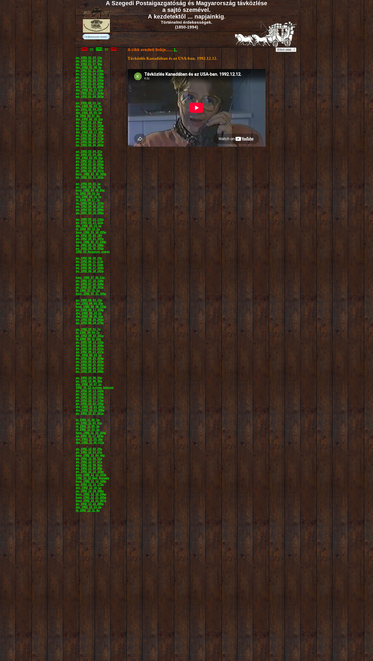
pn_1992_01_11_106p (89, 70)
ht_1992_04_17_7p (88, 200)
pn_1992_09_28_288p (90, 371)
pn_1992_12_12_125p (90, 471)
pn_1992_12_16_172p (90, 484)
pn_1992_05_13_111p (89, 222)
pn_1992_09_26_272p (90, 368)
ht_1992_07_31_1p (88, 290)
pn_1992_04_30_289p (90, 209)
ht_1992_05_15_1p (88, 229)
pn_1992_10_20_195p (90, 403)
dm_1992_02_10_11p (89, 119)
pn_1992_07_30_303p (90, 287)
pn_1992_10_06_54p (89, 377)
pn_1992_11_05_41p (89, 423)
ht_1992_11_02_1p (88, 419)
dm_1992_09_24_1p (88, 355)
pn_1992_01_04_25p (89, 61)
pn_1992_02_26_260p (90, 145)
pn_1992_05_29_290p (90, 245)
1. (175, 49)
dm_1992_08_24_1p (88, 313)
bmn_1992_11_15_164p (91, 432)
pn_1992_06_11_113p (89, 261)
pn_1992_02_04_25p (89, 109)
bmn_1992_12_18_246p (91, 494)
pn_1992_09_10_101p (90, 335)
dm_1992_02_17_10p (89, 132)
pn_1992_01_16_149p (90, 77)
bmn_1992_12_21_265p (91, 497)
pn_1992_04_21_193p (90, 203)
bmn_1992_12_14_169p (91, 481)
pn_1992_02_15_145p (90, 128)
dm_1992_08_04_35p (89, 303)
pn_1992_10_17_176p (90, 400)
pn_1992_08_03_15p (89, 300)
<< (91, 49)
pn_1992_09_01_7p (88, 329)
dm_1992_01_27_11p (89, 90)
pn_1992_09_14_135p (90, 342)
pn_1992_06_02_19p (89, 258)
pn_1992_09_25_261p (90, 365)
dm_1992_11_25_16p (89, 439)
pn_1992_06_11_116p (89, 264)
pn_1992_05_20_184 (89, 235)
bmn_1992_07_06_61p (90, 277)
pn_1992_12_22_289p (90, 504)
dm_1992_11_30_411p (90, 442)
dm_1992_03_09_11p (89, 158)
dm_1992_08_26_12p (89, 316)
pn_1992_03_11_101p (89, 161)
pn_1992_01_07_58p (89, 64)
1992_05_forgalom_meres (93, 251)
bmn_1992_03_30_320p (91, 174)
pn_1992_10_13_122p (90, 390)
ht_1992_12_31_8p (88, 510)
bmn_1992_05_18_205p (91, 232)
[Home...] (96, 31)
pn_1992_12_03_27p (89, 452)
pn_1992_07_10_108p (90, 280)
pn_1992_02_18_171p (90, 135)
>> (106, 49)
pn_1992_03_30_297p (90, 170)
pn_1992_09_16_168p (90, 345)
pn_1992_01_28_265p (90, 96)
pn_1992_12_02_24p (89, 449)
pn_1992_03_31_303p (90, 177)
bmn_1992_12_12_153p (91, 474)
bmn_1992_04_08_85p (90, 190)
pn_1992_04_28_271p (90, 206)
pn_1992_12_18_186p (90, 491)
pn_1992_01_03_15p (89, 57)
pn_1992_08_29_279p (90, 322)
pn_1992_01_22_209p (90, 86)
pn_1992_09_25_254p (90, 358)
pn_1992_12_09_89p (89, 468)
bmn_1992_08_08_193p (91, 306)
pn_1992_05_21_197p (90, 238)
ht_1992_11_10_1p (88, 429)
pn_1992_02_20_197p (90, 141)
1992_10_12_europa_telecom (95, 387)
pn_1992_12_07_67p (89, 462)
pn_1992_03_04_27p (89, 151)
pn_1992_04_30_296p (90, 213)
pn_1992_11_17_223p (89, 436)
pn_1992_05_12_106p (90, 219)
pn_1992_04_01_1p (88, 183)
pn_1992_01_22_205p (90, 83)
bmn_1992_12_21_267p (91, 500)
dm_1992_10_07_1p (88, 384)
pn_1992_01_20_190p (90, 80)
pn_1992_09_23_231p (90, 348)
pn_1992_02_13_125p (90, 125)
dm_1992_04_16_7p (88, 196)
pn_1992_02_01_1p (88, 103)
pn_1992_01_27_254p (90, 93)
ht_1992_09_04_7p (88, 332)
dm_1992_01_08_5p (88, 67)
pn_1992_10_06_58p (89, 381)
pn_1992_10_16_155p (90, 397)
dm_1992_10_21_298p (90, 410)
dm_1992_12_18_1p (88, 487)
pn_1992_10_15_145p (90, 394)
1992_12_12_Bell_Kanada (92, 478)
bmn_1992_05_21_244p (91, 242)
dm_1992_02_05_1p (88, 112)
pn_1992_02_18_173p (90, 138)
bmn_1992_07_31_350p (91, 293)
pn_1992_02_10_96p (89, 122)
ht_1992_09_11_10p (88, 339)
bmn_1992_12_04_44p (90, 455)
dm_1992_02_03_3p (88, 106)
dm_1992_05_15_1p (88, 225)
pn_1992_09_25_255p (90, 361)
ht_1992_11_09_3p (88, 426)
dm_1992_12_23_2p (88, 507)
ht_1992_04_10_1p (88, 193)
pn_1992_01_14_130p (90, 73)
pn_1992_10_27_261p (90, 413)
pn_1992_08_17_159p (90, 310)
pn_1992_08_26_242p (90, 319)
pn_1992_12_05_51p (89, 458)
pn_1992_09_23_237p (90, 352)
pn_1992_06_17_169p (90, 267)
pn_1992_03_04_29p (89, 154)
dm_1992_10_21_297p (90, 407)
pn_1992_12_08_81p (89, 465)
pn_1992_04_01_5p (88, 187)
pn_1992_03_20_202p (90, 164)
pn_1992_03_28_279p (90, 167)
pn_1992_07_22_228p (90, 284)
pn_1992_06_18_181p (90, 271)
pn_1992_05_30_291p (90, 248)
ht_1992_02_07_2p (88, 115)
